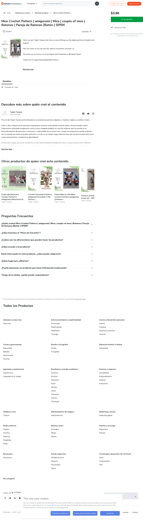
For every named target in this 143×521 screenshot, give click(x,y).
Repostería (7, 348)
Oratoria (102, 334)
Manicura (6, 436)
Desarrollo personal (107, 330)
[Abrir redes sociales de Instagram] (93, 114)
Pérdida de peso (57, 457)
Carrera (102, 323)
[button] (45, 224)
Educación (55, 380)
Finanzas (102, 380)
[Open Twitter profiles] (10, 498)
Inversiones (103, 383)
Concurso (54, 373)
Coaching (102, 327)
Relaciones (8, 454)
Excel (101, 457)
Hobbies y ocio (9, 412)
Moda (5, 443)
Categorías (31, 3)
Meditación (55, 330)
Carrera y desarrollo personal (112, 320)
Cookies (135, 512)
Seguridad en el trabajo (12, 376)
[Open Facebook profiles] (5, 498)
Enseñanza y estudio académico (64, 369)
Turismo (6, 415)
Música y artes (57, 425)
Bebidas (6, 352)
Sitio (101, 464)
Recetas (6, 359)
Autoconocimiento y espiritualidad (66, 320)
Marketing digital (105, 415)
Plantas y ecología (107, 425)
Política (54, 398)
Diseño (54, 348)
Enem (53, 383)
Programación (104, 461)
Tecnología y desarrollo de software (115, 454)
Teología (54, 334)
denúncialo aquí (80, 299)
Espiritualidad (56, 327)
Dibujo (53, 433)
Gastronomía (8, 355)
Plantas (102, 433)
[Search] (97, 4)
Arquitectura (8, 373)
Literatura (55, 394)
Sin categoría (9, 478)
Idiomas (54, 387)
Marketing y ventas (107, 412)
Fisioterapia (55, 464)
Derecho (54, 376)
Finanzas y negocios (107, 369)
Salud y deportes (58, 454)
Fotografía (55, 352)
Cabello (6, 429)
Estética (6, 433)
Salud (53, 468)
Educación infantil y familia (110, 344)
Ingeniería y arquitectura (13, 369)
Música (53, 436)
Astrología (55, 323)
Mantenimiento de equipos (62, 412)
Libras (53, 391)
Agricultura (103, 429)
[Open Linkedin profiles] (15, 498)
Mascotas (7, 323)
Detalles (7, 81)
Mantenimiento (57, 415)
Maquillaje (7, 440)
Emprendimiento (105, 376)
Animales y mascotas (12, 320)
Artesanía (55, 429)
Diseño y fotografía (59, 344)
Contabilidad (104, 373)
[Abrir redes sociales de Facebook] (83, 114)
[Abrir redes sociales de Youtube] (88, 114)
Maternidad (103, 348)
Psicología (55, 401)
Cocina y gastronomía (12, 344)
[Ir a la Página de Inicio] (12, 3)
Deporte (54, 461)
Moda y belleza (9, 425)
